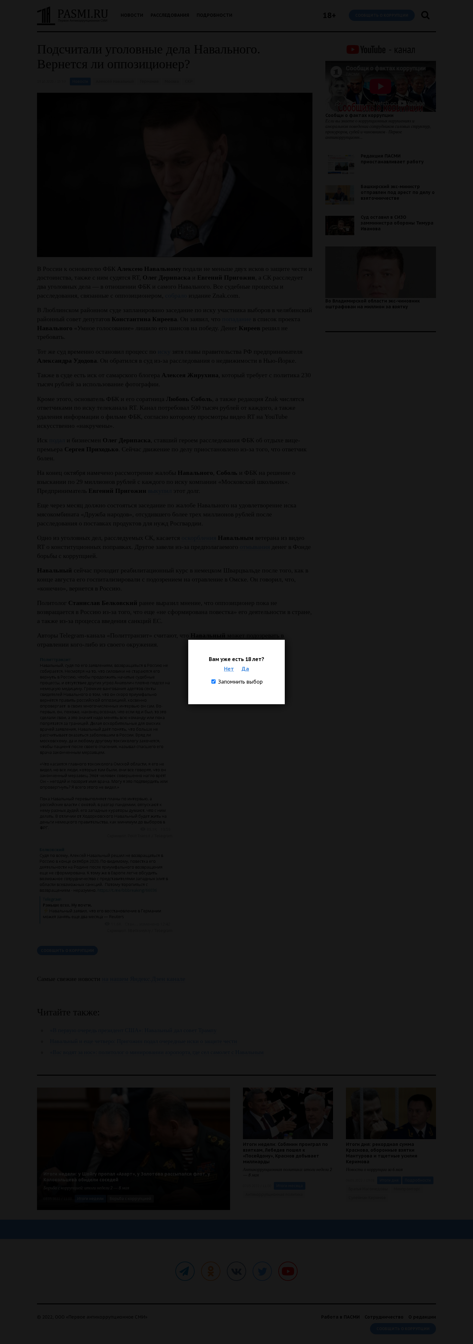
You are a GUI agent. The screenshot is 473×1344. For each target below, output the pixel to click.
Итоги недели (90, 1198)
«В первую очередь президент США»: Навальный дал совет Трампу (133, 1030)
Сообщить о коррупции (381, 15)
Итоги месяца (289, 1185)
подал (57, 440)
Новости (132, 15)
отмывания (255, 546)
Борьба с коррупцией (130, 1198)
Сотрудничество (384, 1317)
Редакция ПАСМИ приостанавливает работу (392, 159)
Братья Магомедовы (368, 1188)
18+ (329, 15)
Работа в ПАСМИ (340, 1317)
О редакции (422, 1317)
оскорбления (198, 537)
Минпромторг (407, 1188)
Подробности (214, 15)
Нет (229, 669)
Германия (149, 81)
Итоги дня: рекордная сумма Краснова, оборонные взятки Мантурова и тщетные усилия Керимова (381, 1153)
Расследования (170, 15)
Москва (172, 81)
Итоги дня (389, 1180)
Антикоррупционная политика (274, 1194)
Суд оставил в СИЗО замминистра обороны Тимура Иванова (397, 223)
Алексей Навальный (115, 81)
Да (245, 669)
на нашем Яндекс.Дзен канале (143, 978)
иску (164, 351)
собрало (176, 295)
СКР (188, 81)
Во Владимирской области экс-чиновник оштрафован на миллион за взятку (372, 304)
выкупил (160, 490)
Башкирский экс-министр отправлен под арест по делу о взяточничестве (398, 192)
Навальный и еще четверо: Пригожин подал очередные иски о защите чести (143, 1041)
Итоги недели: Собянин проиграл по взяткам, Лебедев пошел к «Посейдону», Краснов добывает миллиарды (285, 1153)
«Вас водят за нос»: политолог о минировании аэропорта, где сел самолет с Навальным (157, 1052)
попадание (236, 318)
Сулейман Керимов (367, 1197)
